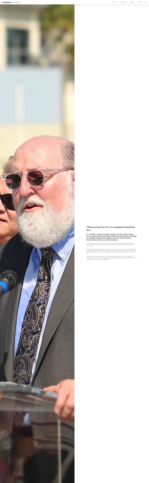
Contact (140, 2)
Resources (123, 2)
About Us (132, 2)
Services (114, 2)
